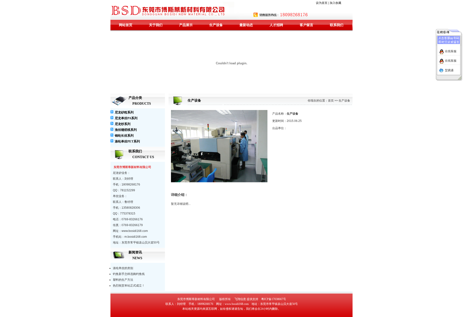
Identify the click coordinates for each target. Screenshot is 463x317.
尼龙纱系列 (122, 124)
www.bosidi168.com (237, 304)
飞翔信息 (240, 299)
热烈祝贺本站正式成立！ (129, 285)
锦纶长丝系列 (124, 135)
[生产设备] (219, 181)
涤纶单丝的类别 (123, 268)
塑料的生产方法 (123, 279)
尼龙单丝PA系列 (126, 118)
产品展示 (186, 25)
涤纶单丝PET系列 (127, 141)
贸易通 (449, 70)
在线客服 (450, 51)
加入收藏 (335, 3)
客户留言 (306, 25)
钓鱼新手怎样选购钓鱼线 (129, 274)
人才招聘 (276, 25)
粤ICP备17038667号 (273, 299)
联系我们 (336, 25)
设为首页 (321, 3)
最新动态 (246, 25)
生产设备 (216, 25)
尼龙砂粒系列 (124, 112)
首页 (331, 100)
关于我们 (156, 25)
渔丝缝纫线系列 (126, 130)
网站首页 (125, 25)
